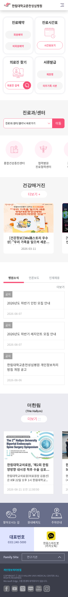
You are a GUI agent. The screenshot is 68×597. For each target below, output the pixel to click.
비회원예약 (18, 46)
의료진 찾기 (18, 62)
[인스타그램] (47, 588)
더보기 (61, 287)
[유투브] (15, 588)
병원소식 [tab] (13, 277)
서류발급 (50, 62)
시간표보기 (50, 45)
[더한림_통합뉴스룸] (39, 588)
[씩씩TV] (23, 588)
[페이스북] (6, 588)
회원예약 (18, 34)
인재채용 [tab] (54, 277)
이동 (58, 123)
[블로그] (31, 588)
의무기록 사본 (50, 86)
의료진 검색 (13, 85)
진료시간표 (50, 22)
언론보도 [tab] (34, 277)
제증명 (50, 74)
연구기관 (32, 557)
